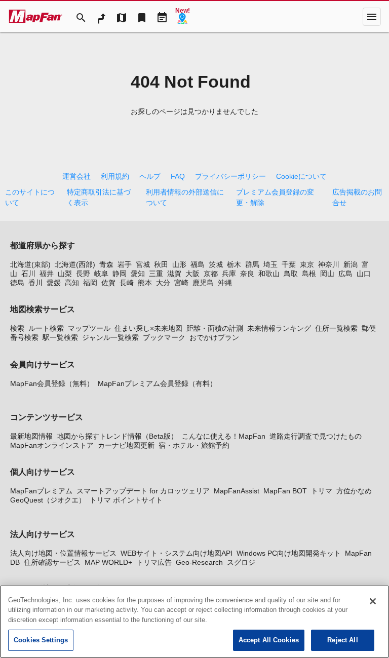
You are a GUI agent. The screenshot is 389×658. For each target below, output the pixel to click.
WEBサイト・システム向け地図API (176, 553)
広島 (345, 273)
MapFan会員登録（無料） (52, 383)
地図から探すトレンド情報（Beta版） (117, 436)
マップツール (89, 328)
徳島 (17, 283)
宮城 (143, 264)
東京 (307, 264)
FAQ (178, 176)
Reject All (342, 640)
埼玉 (270, 264)
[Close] (373, 601)
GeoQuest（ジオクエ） (48, 500)
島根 (309, 273)
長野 (83, 273)
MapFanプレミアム (41, 491)
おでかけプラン (214, 337)
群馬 (252, 264)
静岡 (119, 273)
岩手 (125, 264)
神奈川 (328, 264)
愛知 (138, 273)
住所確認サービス (52, 562)
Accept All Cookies (269, 640)
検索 (17, 328)
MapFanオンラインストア (52, 445)
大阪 (192, 273)
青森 (106, 264)
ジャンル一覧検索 (110, 337)
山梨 (65, 273)
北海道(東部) (30, 264)
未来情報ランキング (279, 328)
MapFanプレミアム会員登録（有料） (157, 383)
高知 (72, 283)
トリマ (321, 491)
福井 (47, 273)
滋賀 (174, 273)
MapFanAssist (236, 491)
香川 (35, 283)
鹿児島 (203, 283)
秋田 (161, 264)
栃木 (234, 264)
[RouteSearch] (101, 17)
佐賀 (108, 283)
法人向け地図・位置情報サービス (63, 553)
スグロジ (241, 562)
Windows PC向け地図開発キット (289, 553)
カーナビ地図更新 (126, 445)
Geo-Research (199, 562)
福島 (197, 264)
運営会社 (76, 176)
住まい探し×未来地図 (148, 328)
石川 (28, 273)
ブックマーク (164, 337)
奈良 (247, 273)
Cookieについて (301, 176)
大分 (163, 283)
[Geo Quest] (182, 17)
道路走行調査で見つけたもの (315, 436)
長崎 (127, 283)
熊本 (145, 283)
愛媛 (54, 283)
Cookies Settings (41, 640)
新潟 (350, 264)
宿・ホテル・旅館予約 (194, 445)
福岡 (90, 283)
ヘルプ (150, 176)
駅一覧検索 (60, 337)
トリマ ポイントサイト (126, 500)
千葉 (289, 264)
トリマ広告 (154, 562)
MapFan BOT (285, 491)
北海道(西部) (75, 264)
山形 (179, 264)
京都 (211, 273)
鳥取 (291, 273)
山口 (364, 273)
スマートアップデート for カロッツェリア (143, 491)
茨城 (216, 264)
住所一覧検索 (336, 328)
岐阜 (101, 273)
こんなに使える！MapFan (223, 436)
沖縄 (225, 283)
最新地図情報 (31, 436)
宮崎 (181, 283)
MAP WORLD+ (108, 562)
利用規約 (115, 176)
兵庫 (229, 273)
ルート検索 (46, 328)
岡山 (327, 273)
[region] (194, 621)
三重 (156, 273)
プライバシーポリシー (230, 176)
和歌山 (269, 273)
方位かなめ (354, 491)
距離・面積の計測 (214, 328)
